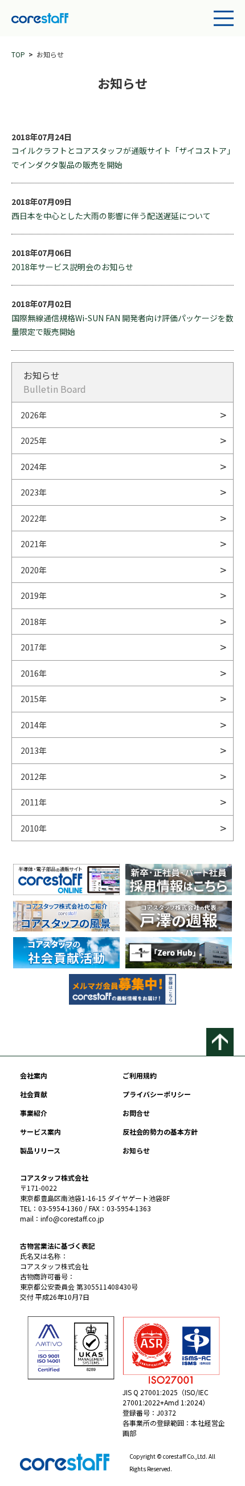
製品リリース (40, 1150)
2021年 (34, 543)
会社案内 (33, 1075)
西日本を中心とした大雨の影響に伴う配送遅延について (111, 215)
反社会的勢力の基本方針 (160, 1131)
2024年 (34, 466)
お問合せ (136, 1113)
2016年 (34, 673)
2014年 (34, 725)
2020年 (34, 570)
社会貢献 (33, 1094)
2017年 (34, 647)
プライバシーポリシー (156, 1094)
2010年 (34, 828)
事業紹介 (33, 1113)
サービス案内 (40, 1131)
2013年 (34, 750)
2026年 (34, 415)
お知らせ (136, 1150)
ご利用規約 (139, 1075)
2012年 (34, 776)
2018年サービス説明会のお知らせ (72, 266)
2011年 (34, 802)
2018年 (34, 621)
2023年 (34, 492)
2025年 (34, 440)
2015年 (34, 698)
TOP (18, 54)
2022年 (34, 518)
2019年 (34, 595)
